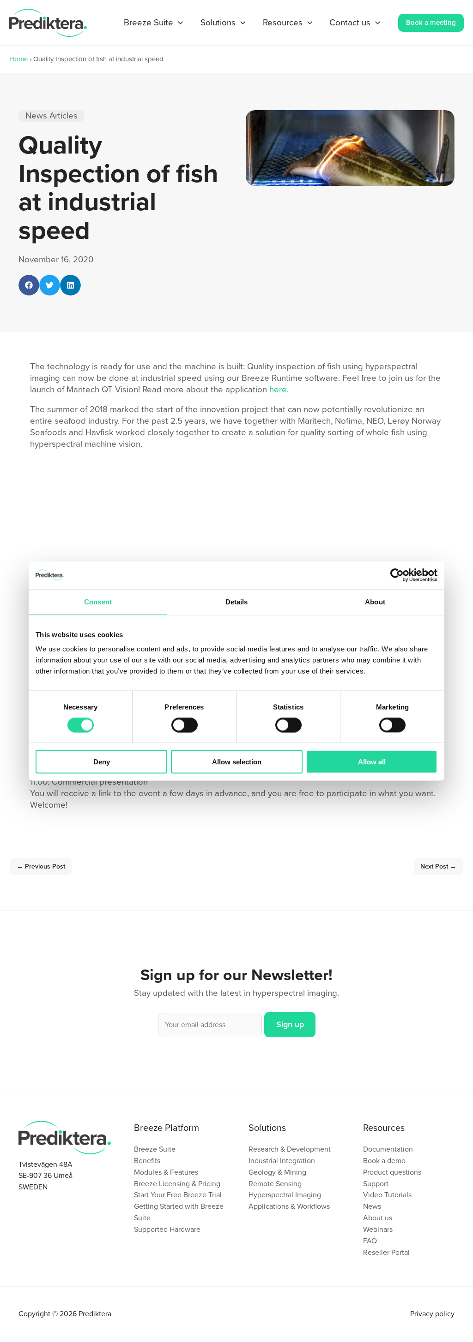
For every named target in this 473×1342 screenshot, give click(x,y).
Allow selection (236, 762)
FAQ (370, 1241)
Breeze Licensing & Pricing (177, 1183)
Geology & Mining (277, 1172)
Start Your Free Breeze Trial (178, 1194)
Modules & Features (166, 1172)
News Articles (51, 116)
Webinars (378, 1229)
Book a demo (384, 1160)
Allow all (372, 762)
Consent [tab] (98, 601)
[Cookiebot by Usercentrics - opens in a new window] (397, 575)
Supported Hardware (167, 1229)
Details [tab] (236, 601)
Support (375, 1183)
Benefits (147, 1160)
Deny (101, 762)
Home (18, 59)
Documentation (388, 1149)
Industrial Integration (282, 1160)
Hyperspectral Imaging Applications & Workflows (289, 1200)
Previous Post (41, 866)
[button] (178, 22)
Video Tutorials (387, 1194)
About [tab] (375, 601)
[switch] (184, 724)
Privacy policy (432, 1313)
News (372, 1206)
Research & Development (290, 1149)
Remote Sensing (275, 1183)
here (278, 389)
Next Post (438, 866)
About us (377, 1217)
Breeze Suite (155, 1149)
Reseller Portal (386, 1252)
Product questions (392, 1172)
